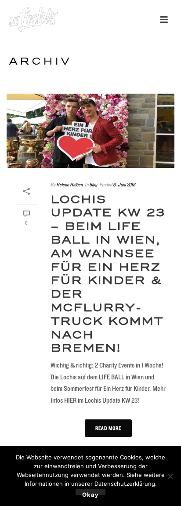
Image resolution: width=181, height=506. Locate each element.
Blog (93, 184)
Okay (90, 493)
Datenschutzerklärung (124, 483)
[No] (170, 476)
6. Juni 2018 (124, 184)
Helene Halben (69, 184)
